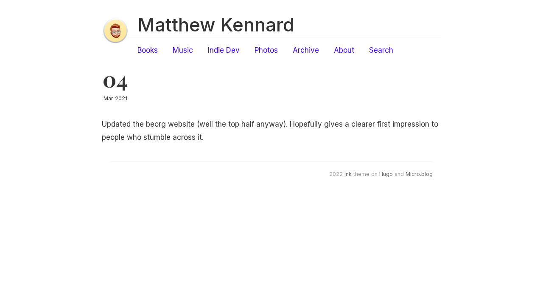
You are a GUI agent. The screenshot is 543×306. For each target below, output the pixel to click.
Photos (266, 50)
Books (147, 50)
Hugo (386, 174)
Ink (348, 174)
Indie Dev (224, 50)
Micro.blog (419, 174)
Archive (306, 50)
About (344, 50)
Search (381, 50)
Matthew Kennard (215, 24)
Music (183, 50)
